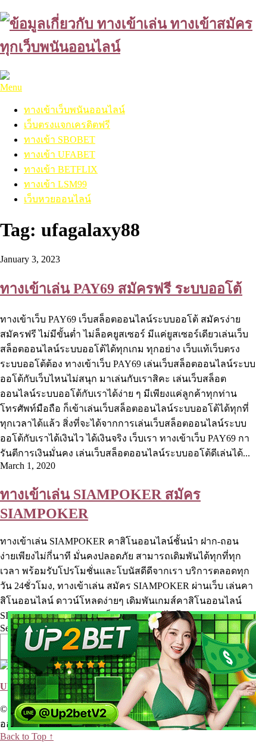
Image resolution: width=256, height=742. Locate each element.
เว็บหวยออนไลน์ (57, 199)
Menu (11, 87)
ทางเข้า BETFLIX (61, 169)
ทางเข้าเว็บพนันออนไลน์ (74, 110)
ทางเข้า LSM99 (55, 184)
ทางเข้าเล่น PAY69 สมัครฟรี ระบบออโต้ (121, 288)
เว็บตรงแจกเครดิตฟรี (67, 125)
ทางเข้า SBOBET (59, 139)
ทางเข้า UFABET (59, 154)
